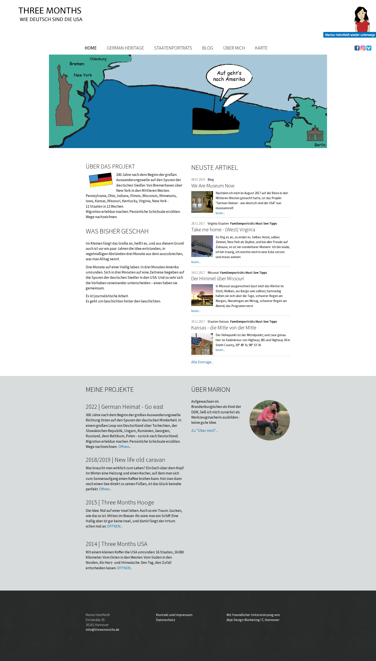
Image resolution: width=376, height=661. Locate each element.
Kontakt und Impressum (174, 615)
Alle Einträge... (202, 362)
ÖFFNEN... (115, 526)
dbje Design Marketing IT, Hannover (253, 620)
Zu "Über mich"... (204, 430)
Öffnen (124, 446)
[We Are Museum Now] (202, 202)
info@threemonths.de (102, 629)
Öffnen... (105, 489)
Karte (261, 48)
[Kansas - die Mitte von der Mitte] (202, 344)
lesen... (220, 213)
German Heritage (125, 48)
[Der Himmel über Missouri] (202, 295)
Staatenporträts (173, 48)
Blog (207, 48)
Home (91, 48)
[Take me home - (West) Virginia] (202, 246)
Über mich (234, 48)
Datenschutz (165, 620)
